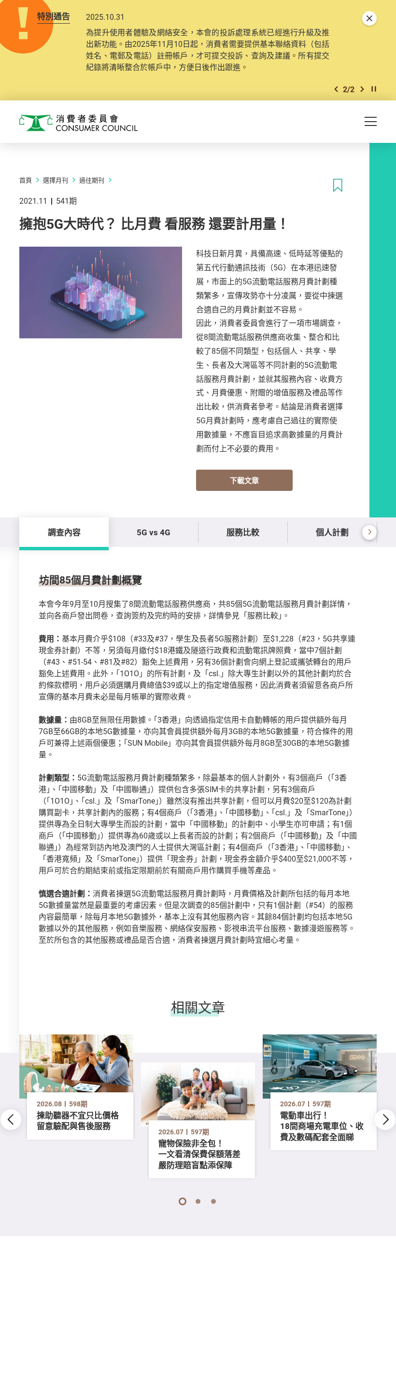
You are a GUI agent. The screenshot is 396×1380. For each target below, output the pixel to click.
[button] (336, 89)
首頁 (25, 180)
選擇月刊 (55, 180)
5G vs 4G (153, 532)
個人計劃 (332, 532)
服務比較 (242, 532)
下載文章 (244, 480)
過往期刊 (91, 180)
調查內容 (64, 532)
